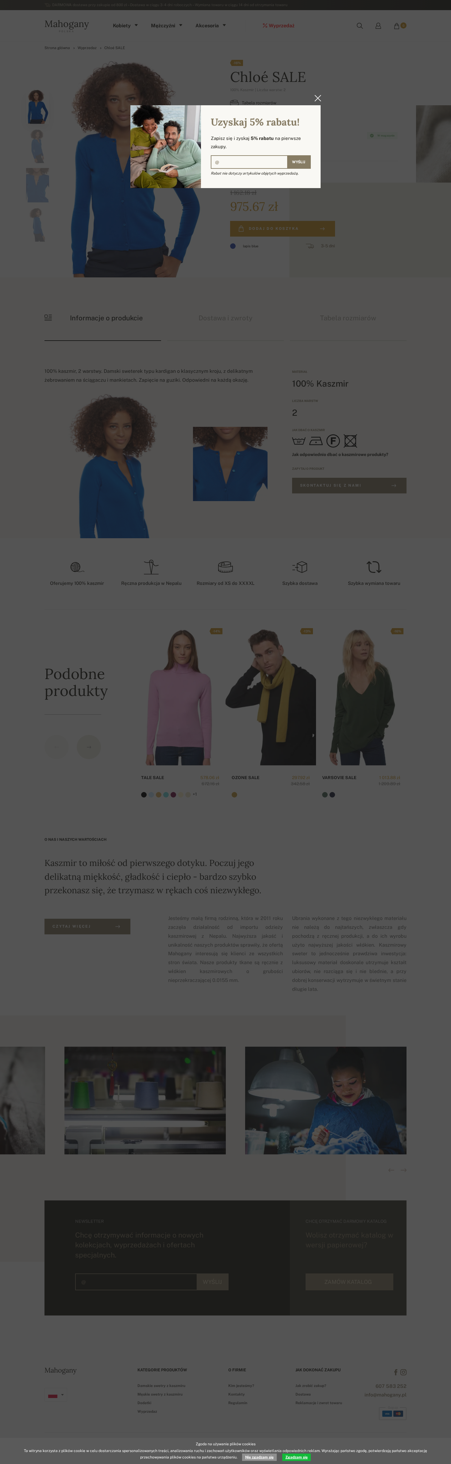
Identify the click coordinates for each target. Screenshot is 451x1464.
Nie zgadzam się (259, 1457)
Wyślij (298, 162)
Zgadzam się (296, 1457)
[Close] (316, 98)
